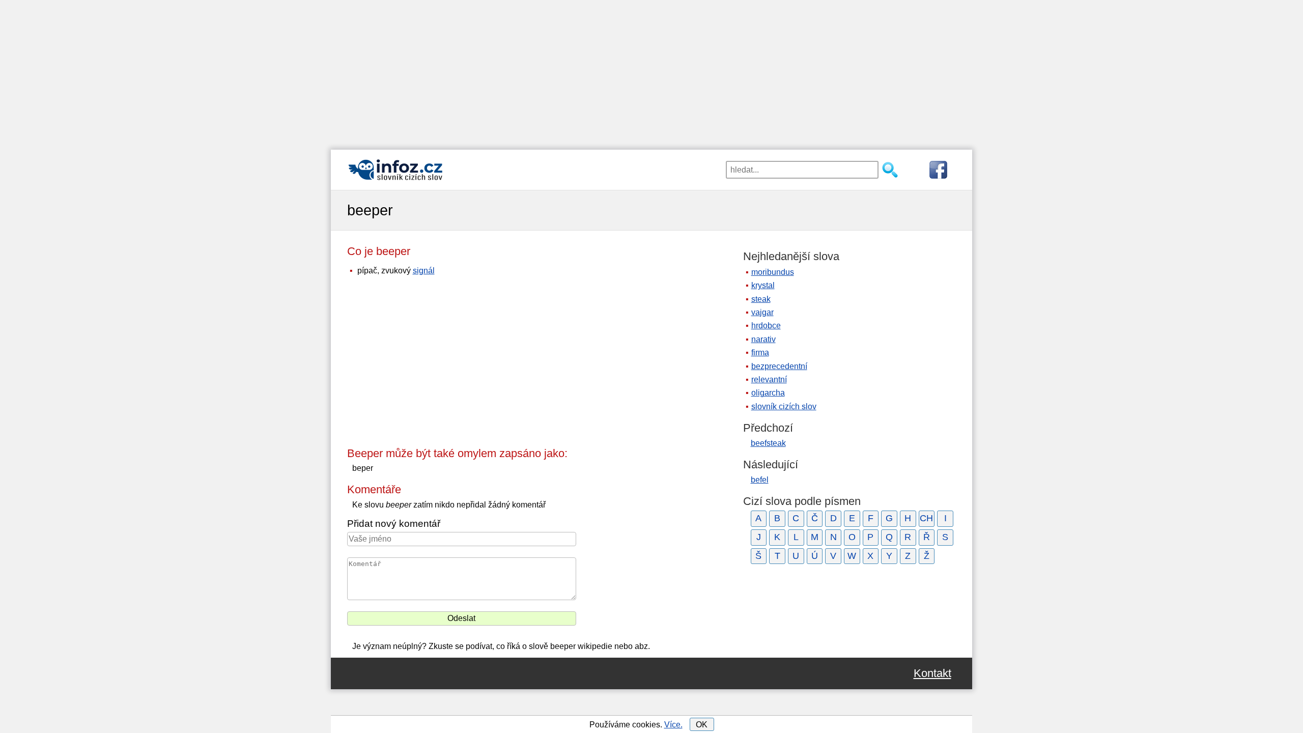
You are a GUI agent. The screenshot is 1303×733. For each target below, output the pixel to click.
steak (761, 299)
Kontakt (932, 673)
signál (424, 270)
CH (926, 518)
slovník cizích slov (783, 406)
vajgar (762, 312)
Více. (673, 724)
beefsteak (768, 443)
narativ (763, 339)
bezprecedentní (779, 366)
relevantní (769, 379)
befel (760, 479)
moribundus (772, 272)
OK (701, 724)
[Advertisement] (651, 71)
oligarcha (768, 392)
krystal (763, 285)
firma (760, 352)
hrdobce (766, 325)
